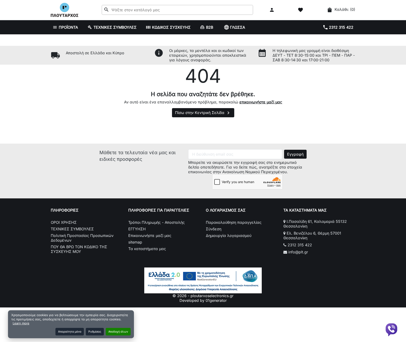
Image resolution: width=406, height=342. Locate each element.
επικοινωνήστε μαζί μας (260, 102)
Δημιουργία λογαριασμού (228, 235)
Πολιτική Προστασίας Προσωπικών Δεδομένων (82, 238)
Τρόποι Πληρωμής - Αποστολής (156, 222)
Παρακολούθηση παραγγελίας (234, 222)
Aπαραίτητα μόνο (69, 331)
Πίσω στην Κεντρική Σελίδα (203, 113)
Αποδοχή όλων (118, 331)
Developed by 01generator (203, 300)
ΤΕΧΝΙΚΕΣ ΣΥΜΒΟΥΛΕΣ (72, 229)
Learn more (21, 323)
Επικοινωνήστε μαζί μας (149, 235)
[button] (272, 10)
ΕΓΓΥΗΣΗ (137, 229)
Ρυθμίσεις (94, 331)
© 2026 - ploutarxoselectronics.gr (203, 295)
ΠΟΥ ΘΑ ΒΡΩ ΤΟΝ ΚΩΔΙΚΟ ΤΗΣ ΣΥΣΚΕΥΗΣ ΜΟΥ (79, 249)
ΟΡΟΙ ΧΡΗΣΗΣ (64, 222)
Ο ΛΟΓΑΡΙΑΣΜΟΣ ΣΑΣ (226, 210)
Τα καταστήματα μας (147, 248)
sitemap (135, 242)
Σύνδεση (213, 229)
